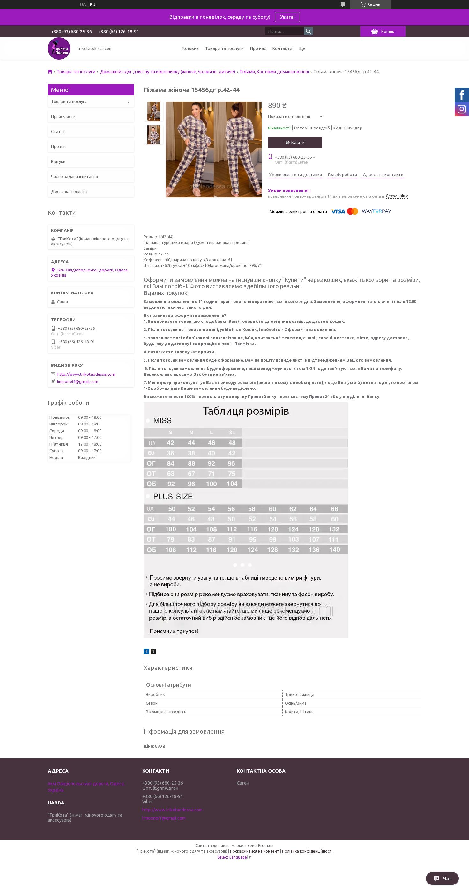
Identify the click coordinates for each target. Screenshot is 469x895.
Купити (298, 142)
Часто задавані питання (74, 176)
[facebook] (146, 652)
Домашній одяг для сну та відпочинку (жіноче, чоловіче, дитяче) (167, 71)
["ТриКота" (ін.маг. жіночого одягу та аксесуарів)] (59, 48)
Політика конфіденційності (307, 851)
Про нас (258, 48)
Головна (190, 48)
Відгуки (58, 161)
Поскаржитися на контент (254, 851)
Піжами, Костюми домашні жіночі (274, 71)
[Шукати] (308, 31)
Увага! (287, 17)
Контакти (282, 48)
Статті (57, 131)
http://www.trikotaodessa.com (86, 374)
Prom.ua (265, 845)
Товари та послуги (224, 48)
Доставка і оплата (69, 191)
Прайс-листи (63, 116)
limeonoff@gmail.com (77, 381)
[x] (153, 652)
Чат (447, 878)
